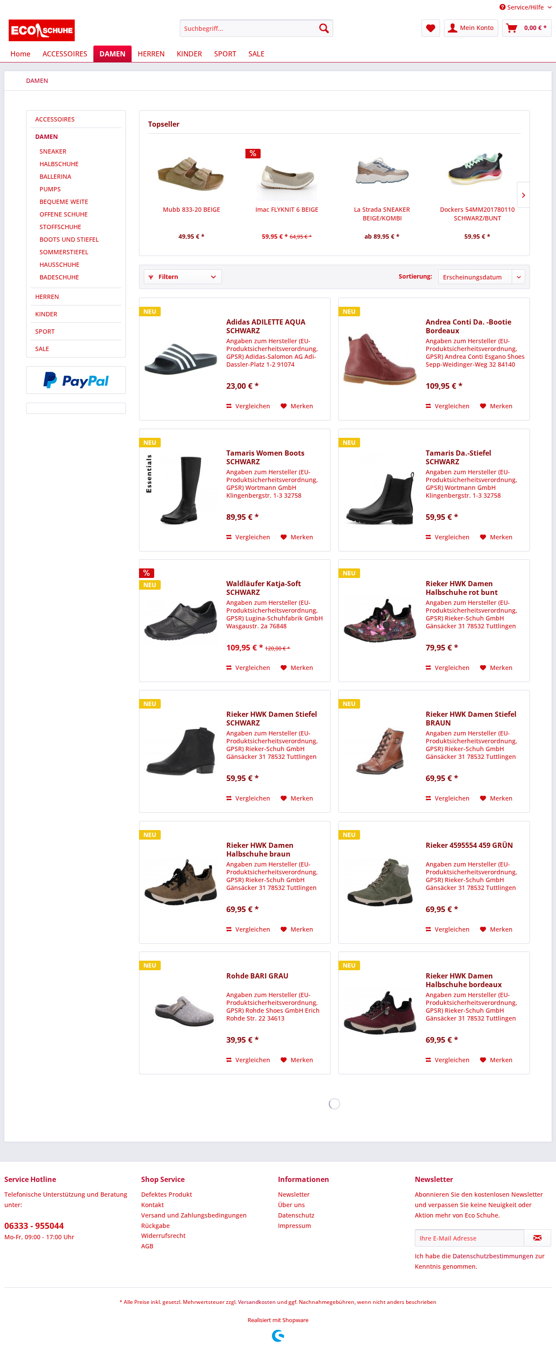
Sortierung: (415, 276)
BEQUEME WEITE (64, 201)
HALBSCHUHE (59, 164)
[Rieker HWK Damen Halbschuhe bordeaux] (380, 1013)
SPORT (45, 331)
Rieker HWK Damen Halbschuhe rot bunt (462, 588)
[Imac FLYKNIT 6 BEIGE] (287, 170)
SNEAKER (53, 151)
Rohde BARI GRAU (257, 976)
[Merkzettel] (430, 28)
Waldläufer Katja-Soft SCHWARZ (263, 588)
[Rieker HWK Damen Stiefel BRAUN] (380, 751)
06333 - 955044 (34, 1225)
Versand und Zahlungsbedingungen (194, 1215)
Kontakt (152, 1205)
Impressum (294, 1225)
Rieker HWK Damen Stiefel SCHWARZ (271, 718)
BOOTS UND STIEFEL (69, 239)
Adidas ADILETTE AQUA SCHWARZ (265, 326)
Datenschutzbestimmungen (493, 1256)
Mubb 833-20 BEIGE (191, 209)
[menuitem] (256, 28)
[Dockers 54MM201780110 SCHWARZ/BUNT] (478, 170)
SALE (42, 349)
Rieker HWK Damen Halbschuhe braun (260, 849)
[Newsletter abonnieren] (537, 1238)
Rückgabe (155, 1225)
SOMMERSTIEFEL (64, 252)
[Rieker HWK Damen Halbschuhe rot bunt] (380, 620)
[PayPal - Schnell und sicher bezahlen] (76, 380)
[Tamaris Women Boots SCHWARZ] (181, 490)
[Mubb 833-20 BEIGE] (191, 170)
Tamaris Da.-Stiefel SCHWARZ (458, 457)
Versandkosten (257, 1302)
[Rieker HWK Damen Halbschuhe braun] (181, 882)
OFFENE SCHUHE (64, 214)
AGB (147, 1246)
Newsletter (294, 1194)
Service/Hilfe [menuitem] (526, 7)
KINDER (46, 314)
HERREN (47, 296)
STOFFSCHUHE (60, 227)
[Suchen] (324, 28)
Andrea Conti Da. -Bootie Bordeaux (468, 326)
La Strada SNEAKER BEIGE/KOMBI (382, 213)
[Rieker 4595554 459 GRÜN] (380, 882)
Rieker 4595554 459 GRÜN (469, 845)
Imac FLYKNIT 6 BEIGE (286, 209)
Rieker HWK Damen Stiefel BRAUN (471, 718)
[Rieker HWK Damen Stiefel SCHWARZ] (181, 751)
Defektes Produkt (166, 1194)
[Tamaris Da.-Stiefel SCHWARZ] (380, 490)
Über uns (291, 1205)
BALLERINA (55, 176)
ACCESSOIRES (55, 119)
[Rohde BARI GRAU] (181, 1013)
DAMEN (46, 136)
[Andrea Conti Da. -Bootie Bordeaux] (380, 359)
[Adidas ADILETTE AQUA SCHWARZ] (181, 359)
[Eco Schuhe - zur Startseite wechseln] (42, 30)
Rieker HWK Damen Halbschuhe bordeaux (464, 980)
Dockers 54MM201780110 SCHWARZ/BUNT (477, 213)
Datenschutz (296, 1215)
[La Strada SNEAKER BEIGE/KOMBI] (382, 170)
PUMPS (50, 189)
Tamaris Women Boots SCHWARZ (265, 457)
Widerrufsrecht (163, 1235)
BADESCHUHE (59, 277)
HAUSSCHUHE (59, 264)
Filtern (167, 276)
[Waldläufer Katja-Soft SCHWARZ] (181, 620)
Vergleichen (252, 406)
